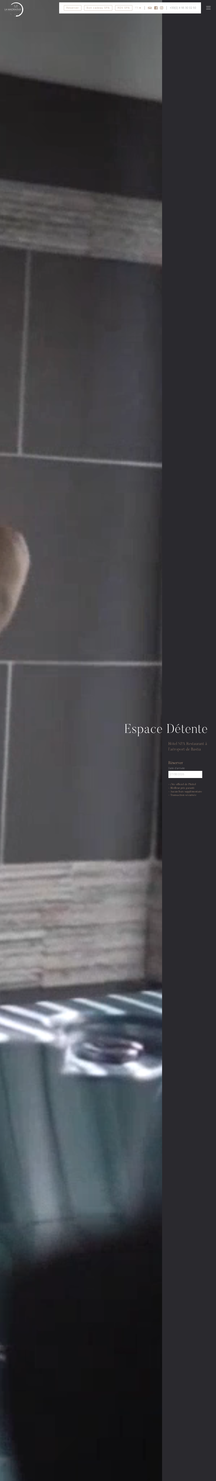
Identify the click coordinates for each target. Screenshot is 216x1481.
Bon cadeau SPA (98, 7)
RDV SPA (124, 7)
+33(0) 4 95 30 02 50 (183, 7)
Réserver (72, 7)
